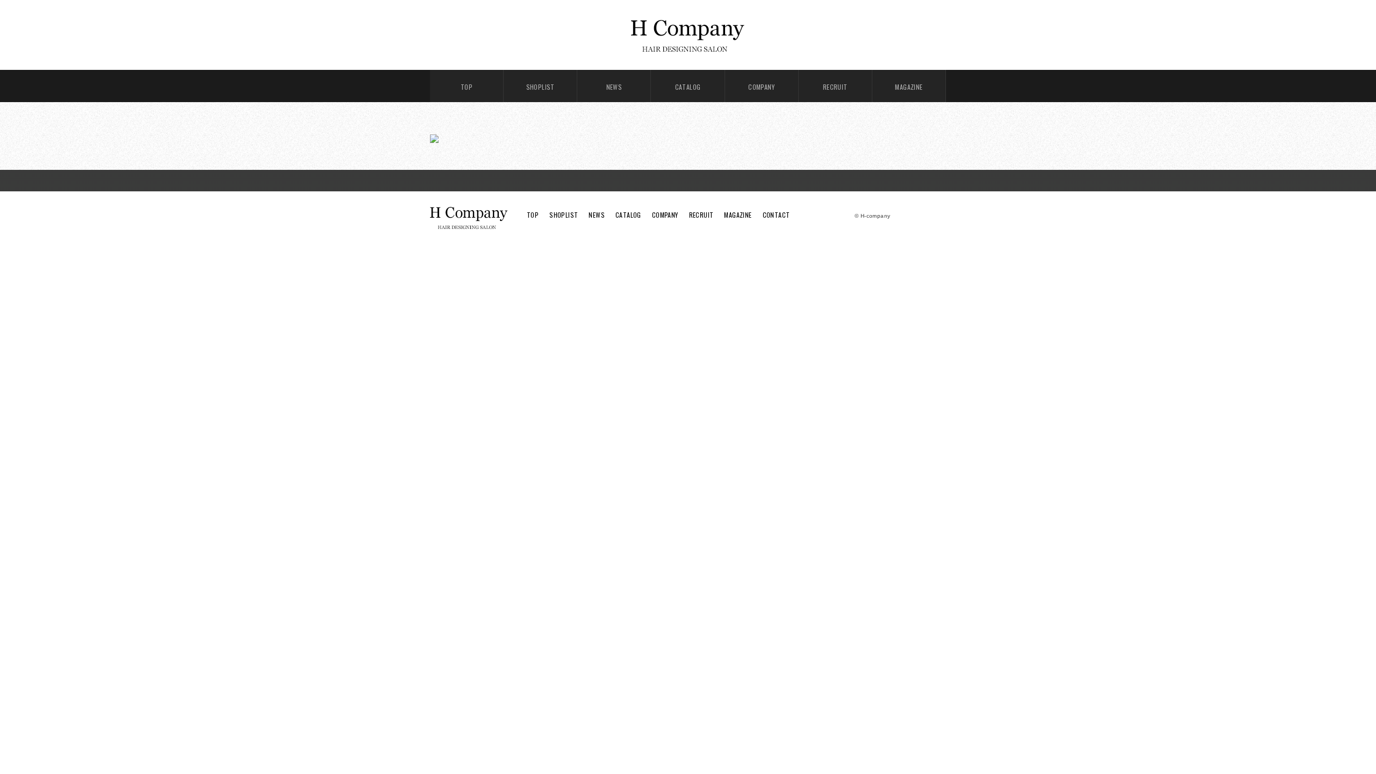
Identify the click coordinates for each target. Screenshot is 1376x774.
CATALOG (688, 86)
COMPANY (761, 86)
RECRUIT (835, 86)
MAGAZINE (908, 86)
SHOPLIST (540, 86)
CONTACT (776, 214)
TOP (466, 86)
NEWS (614, 86)
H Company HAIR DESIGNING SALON (688, 35)
